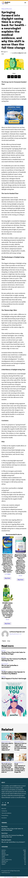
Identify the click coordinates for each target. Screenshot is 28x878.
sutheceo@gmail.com (19, 53)
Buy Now (7, 578)
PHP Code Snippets (8, 877)
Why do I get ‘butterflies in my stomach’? (13, 842)
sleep (8, 641)
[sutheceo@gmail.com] (5, 634)
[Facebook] (8, 76)
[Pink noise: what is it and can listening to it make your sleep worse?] (7, 736)
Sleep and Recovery (6, 8)
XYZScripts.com (20, 877)
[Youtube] (8, 803)
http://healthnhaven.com (15, 634)
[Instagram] (5, 803)
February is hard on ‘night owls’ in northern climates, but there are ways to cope (20, 747)
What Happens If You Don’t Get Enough (13, 678)
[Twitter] (12, 76)
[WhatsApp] (19, 76)
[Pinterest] (15, 76)
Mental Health (4, 664)
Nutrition (3, 650)
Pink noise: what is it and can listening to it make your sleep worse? (7, 747)
